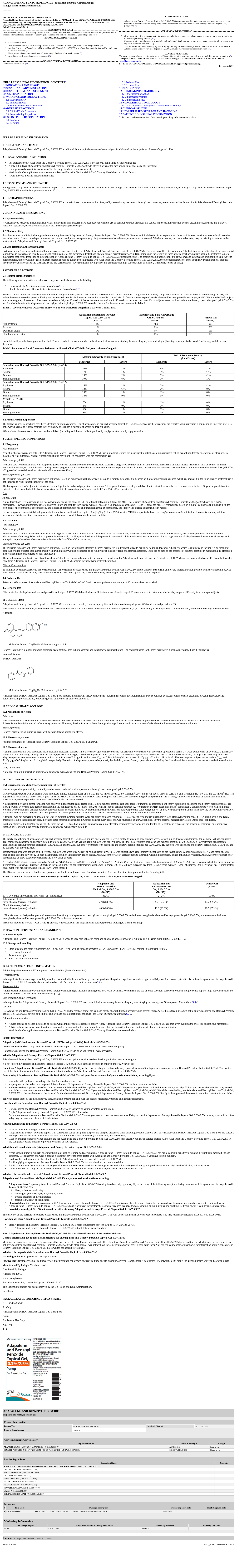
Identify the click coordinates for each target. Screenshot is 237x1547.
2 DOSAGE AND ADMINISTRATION (25, 88)
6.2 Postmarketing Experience (21, 114)
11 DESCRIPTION (130, 88)
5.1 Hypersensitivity (16, 99)
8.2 (127, 1013)
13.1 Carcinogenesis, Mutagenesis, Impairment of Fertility (151, 105)
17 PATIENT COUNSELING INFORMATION (145, 114)
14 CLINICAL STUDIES (133, 108)
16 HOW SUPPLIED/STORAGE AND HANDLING (148, 111)
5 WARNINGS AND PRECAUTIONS (24, 96)
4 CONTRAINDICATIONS (18, 94)
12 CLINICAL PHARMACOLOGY (139, 91)
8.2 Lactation (12, 123)
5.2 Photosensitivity (16, 102)
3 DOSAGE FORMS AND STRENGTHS (26, 91)
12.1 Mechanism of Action (135, 94)
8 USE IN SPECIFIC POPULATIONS (24, 117)
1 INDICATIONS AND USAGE (21, 85)
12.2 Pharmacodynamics (134, 96)
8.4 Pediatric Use (130, 82)
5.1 (153, 38)
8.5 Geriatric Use (130, 85)
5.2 (151, 44)
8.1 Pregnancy (13, 120)
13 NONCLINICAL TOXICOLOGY (139, 102)
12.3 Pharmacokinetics (133, 99)
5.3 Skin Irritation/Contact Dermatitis (25, 105)
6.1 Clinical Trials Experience (21, 111)
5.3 (210, 49)
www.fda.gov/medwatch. (130, 61)
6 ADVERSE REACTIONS (18, 108)
